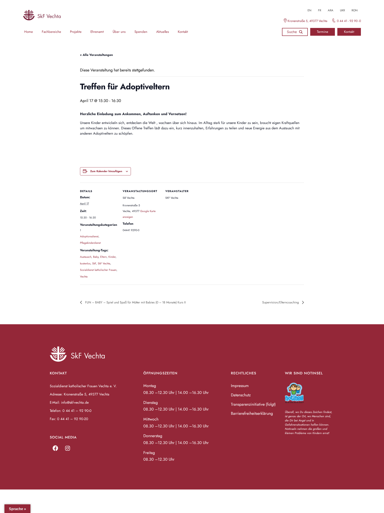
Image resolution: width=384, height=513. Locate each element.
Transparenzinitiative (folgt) (253, 404)
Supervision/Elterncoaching (281, 302)
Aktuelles (162, 31)
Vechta (84, 277)
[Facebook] (55, 448)
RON (355, 10)
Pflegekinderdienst (90, 243)
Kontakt (183, 31)
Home (28, 31)
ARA (330, 10)
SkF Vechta (104, 263)
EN (309, 10)
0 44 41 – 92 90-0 (77, 410)
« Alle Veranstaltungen (96, 55)
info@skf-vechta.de (75, 402)
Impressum (240, 386)
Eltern (103, 257)
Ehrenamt (97, 31)
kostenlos (85, 263)
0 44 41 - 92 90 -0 (349, 21)
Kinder (112, 257)
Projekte (76, 31)
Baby (95, 257)
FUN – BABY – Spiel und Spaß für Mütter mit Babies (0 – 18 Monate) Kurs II (135, 302)
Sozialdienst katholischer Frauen (98, 270)
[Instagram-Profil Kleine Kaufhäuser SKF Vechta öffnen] (67, 448)
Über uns (119, 31)
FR (319, 10)
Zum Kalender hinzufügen (106, 171)
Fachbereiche (51, 31)
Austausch (85, 257)
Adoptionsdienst (89, 236)
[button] (322, 32)
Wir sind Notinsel (304, 373)
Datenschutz (241, 395)
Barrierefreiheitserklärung (252, 413)
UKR (342, 10)
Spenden (140, 31)
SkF (94, 263)
